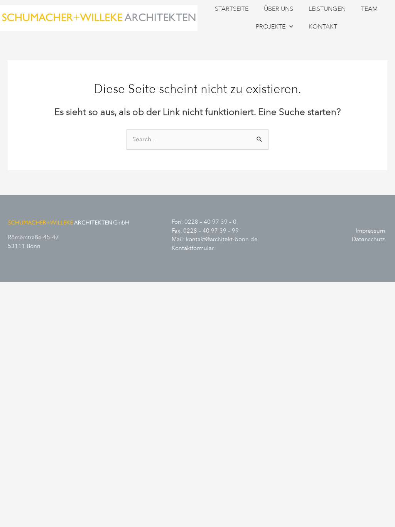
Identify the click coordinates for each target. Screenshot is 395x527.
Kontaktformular (193, 248)
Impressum (370, 231)
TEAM (369, 9)
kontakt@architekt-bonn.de (222, 239)
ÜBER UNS (278, 9)
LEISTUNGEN (327, 9)
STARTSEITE (231, 9)
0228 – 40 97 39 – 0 (210, 222)
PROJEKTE (270, 26)
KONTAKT (323, 26)
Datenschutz (368, 239)
